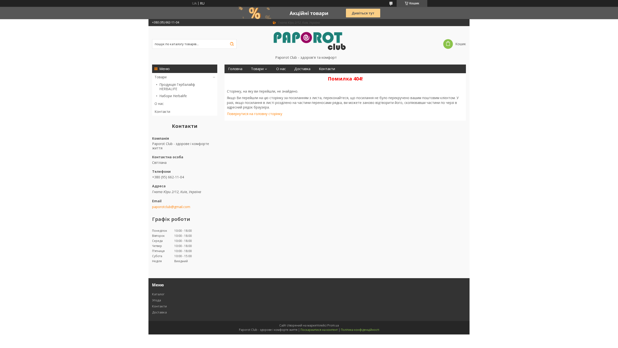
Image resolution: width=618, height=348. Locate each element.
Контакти (162, 111)
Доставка (302, 69)
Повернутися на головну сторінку (254, 113)
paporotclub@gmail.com (171, 207)
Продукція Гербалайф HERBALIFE (177, 86)
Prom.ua (333, 325)
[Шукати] (232, 44)
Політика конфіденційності (360, 330)
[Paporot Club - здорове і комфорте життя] (309, 41)
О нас (159, 103)
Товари (160, 77)
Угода (156, 300)
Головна (235, 69)
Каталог (158, 294)
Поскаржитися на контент (319, 330)
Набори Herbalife (173, 96)
